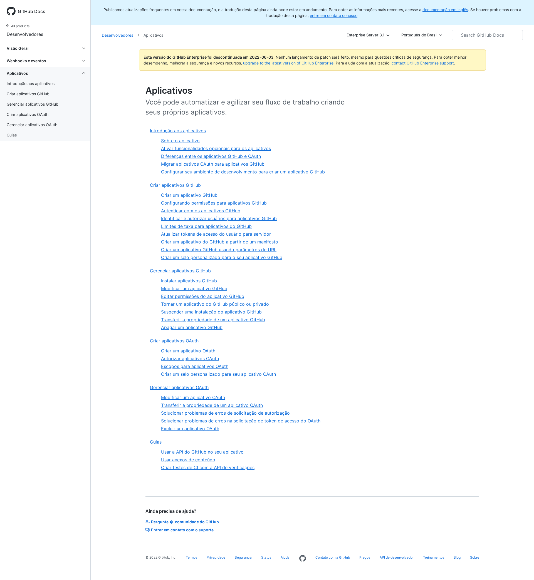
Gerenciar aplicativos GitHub (180, 270)
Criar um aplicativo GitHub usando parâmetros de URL (218, 249)
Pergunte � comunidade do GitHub (185, 521)
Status (266, 557)
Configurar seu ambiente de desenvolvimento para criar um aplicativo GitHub (243, 172)
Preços (364, 557)
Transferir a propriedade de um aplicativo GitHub (213, 319)
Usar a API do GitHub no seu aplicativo (202, 452)
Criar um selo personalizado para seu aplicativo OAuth (218, 374)
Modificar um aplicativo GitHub (194, 288)
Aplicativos (153, 35)
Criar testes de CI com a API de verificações (207, 467)
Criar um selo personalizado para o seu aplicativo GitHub (221, 257)
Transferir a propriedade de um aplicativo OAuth (212, 405)
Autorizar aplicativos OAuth (190, 358)
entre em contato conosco (333, 15)
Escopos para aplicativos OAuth (194, 366)
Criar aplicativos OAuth (174, 340)
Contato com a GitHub (332, 557)
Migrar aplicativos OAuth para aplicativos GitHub (212, 164)
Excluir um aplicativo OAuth (190, 428)
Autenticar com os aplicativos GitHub (200, 210)
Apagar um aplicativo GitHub (191, 327)
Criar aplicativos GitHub (175, 185)
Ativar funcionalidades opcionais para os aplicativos (216, 148)
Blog (457, 557)
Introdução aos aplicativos (178, 130)
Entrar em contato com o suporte (182, 529)
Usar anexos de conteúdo (188, 459)
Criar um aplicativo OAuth (188, 351)
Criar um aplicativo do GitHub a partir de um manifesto (219, 242)
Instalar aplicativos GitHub (189, 280)
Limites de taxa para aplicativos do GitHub (206, 226)
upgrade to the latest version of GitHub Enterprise (288, 63)
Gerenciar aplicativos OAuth (179, 387)
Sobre (474, 557)
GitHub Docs (31, 11)
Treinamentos (433, 557)
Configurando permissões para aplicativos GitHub (214, 203)
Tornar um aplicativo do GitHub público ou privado (215, 304)
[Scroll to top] (521, 567)
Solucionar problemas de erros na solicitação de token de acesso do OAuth (240, 421)
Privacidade (216, 557)
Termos (191, 557)
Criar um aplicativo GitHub (189, 195)
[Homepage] (302, 558)
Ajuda (285, 557)
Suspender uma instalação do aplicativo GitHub (211, 312)
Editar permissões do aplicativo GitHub (202, 296)
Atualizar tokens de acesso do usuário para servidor (216, 234)
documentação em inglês (445, 9)
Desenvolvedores (25, 34)
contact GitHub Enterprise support (423, 63)
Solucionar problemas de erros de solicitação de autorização (225, 413)
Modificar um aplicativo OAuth (193, 397)
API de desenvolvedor (397, 557)
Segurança (243, 557)
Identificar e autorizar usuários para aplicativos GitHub (219, 218)
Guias (156, 442)
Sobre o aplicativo (180, 140)
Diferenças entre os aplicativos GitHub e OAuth (211, 156)
